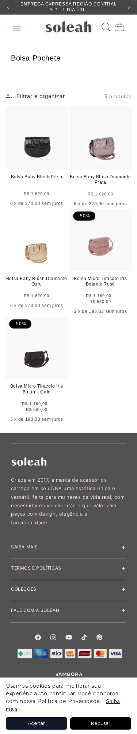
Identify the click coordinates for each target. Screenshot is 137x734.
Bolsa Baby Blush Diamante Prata (100, 179)
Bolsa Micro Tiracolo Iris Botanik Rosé (100, 281)
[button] (15, 27)
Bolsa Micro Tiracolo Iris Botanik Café (36, 389)
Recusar (100, 723)
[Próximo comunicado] (129, 7)
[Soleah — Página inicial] (68, 26)
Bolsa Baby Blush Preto (36, 176)
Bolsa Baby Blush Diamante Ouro (36, 281)
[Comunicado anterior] (8, 7)
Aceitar (36, 723)
